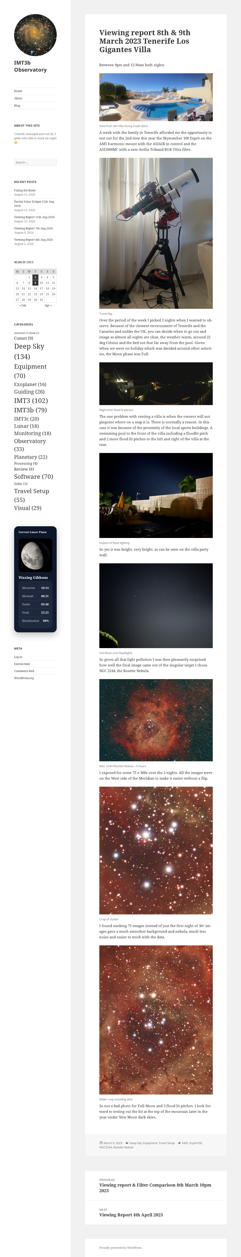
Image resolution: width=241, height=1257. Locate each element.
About (18, 98)
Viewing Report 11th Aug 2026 (34, 217)
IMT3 (31, 400)
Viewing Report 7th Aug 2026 (33, 228)
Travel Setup (167, 1143)
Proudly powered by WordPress (120, 1248)
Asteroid (21, 333)
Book (34, 333)
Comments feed (24, 671)
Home (18, 91)
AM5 (185, 1143)
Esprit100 (195, 1143)
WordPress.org (24, 678)
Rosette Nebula (123, 1147)
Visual (27, 508)
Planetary (30, 456)
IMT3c (26, 418)
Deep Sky (135, 1143)
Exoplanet (30, 384)
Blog (17, 106)
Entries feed (22, 664)
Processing (25, 463)
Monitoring (32, 433)
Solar (21, 483)
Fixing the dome (25, 190)
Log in (18, 657)
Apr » (48, 305)
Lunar (26, 426)
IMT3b (30, 410)
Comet (23, 338)
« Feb (22, 305)
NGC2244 (105, 1147)
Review (24, 469)
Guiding (29, 391)
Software (33, 476)
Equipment (150, 1143)
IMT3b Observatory (30, 66)
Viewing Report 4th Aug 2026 (33, 240)
